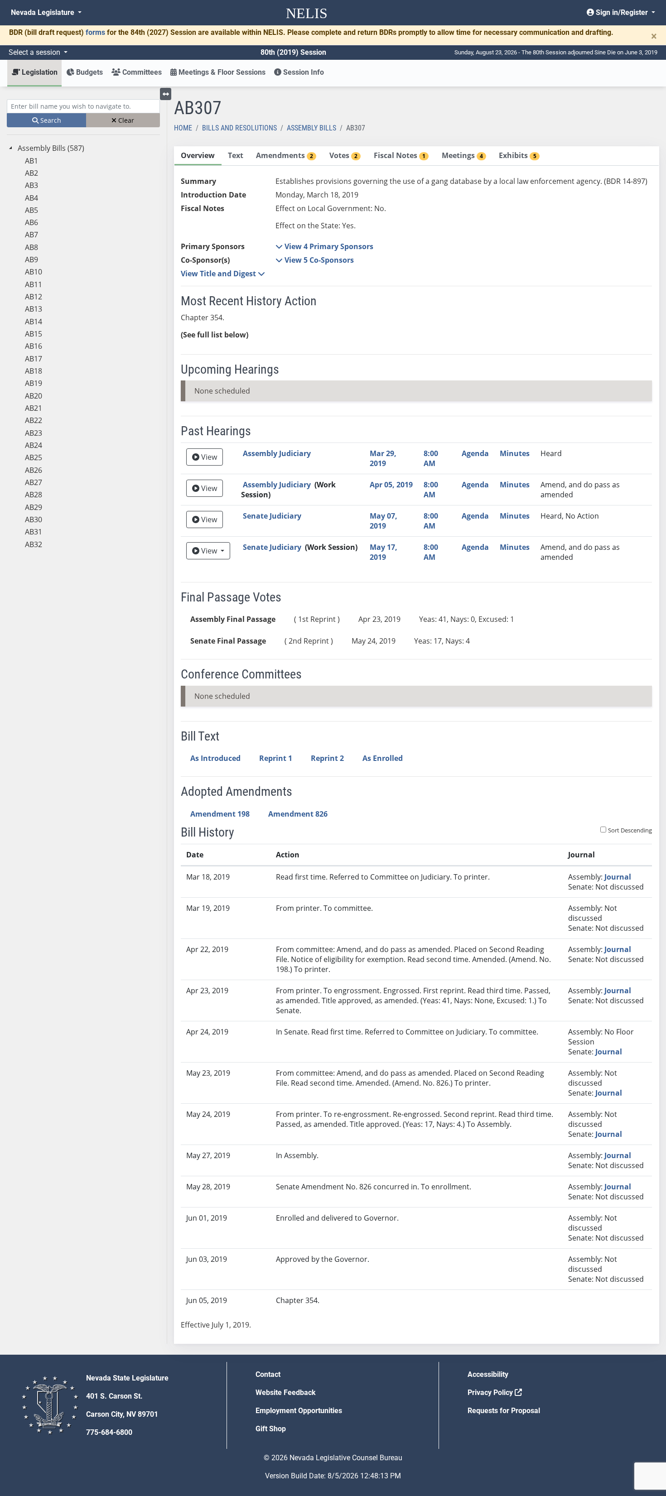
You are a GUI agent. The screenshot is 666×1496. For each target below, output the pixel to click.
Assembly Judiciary (277, 453)
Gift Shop (271, 1428)
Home (183, 128)
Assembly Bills (311, 128)
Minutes (515, 453)
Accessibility (488, 1374)
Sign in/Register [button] (622, 12)
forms (95, 32)
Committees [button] (141, 72)
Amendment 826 (298, 814)
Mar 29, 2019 (383, 458)
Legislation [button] (39, 72)
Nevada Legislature (43, 12)
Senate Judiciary (272, 516)
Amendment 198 (220, 814)
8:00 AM (431, 458)
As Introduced (215, 758)
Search (50, 120)
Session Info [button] (302, 72)
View (208, 457)
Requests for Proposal (504, 1410)
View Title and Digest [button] (219, 274)
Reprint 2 (327, 758)
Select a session (35, 52)
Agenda (475, 453)
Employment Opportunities (299, 1410)
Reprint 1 (275, 758)
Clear (125, 120)
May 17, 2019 (383, 552)
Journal (617, 877)
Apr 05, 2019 (391, 485)
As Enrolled (382, 758)
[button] (324, 246)
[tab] (198, 156)
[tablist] (417, 745)
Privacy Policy (491, 1392)
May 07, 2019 (383, 521)
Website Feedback (286, 1392)
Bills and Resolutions (239, 128)
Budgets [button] (88, 72)
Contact (268, 1374)
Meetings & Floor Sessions (221, 72)
